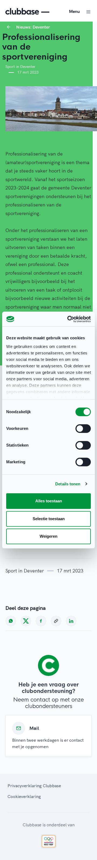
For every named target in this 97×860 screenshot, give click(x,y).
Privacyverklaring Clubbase (34, 785)
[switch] (83, 428)
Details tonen (67, 484)
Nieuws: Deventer (33, 27)
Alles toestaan (48, 501)
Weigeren (48, 536)
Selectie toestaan (49, 518)
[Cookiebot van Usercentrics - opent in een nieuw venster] (68, 319)
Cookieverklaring (24, 796)
